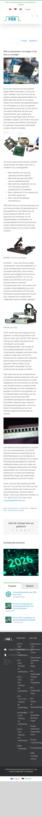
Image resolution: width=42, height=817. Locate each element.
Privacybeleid (28, 771)
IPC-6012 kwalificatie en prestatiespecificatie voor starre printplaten (23, 606)
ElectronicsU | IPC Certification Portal (34, 648)
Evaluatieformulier (34, 748)
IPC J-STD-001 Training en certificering (21, 684)
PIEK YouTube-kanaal (34, 756)
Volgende (33, 41)
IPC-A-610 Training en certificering (21, 735)
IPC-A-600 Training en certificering (21, 649)
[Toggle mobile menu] (37, 16)
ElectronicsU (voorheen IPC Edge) (34, 662)
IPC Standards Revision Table (34, 716)
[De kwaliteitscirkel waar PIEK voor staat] (8, 592)
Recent (29, 586)
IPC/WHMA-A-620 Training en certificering (21, 718)
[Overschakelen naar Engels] (10, 9)
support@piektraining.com (14, 500)
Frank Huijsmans (12, 508)
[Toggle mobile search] (32, 16)
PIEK (5, 510)
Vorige (24, 41)
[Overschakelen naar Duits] (15, 9)
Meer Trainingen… (21, 747)
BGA (22, 510)
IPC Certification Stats (34, 691)
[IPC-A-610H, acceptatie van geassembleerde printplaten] (8, 618)
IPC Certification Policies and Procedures (34, 677)
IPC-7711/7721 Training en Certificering (21, 702)
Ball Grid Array (16, 510)
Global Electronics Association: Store (34, 730)
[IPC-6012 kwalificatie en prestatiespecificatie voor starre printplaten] (8, 604)
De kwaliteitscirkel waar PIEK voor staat (25, 593)
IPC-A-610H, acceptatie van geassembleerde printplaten (24, 619)
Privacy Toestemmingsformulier (34, 741)
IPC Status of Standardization (34, 703)
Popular (12, 586)
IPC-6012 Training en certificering (21, 666)
